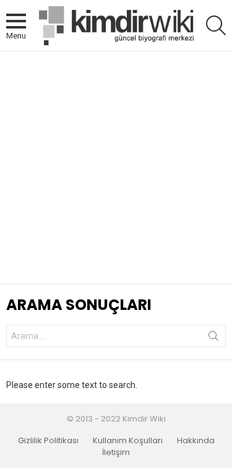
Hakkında (196, 441)
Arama (213, 338)
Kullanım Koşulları (128, 441)
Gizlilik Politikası (48, 441)
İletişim (116, 452)
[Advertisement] (116, 167)
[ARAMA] (216, 25)
